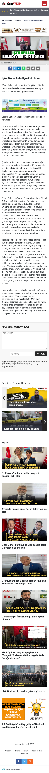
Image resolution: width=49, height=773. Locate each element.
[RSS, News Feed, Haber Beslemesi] (30, 761)
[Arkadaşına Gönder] (28, 68)
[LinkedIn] (19, 68)
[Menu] (44, 4)
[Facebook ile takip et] (19, 761)
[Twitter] (15, 68)
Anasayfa (8, 21)
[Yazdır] (33, 68)
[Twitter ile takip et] (24, 761)
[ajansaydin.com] (11, 3)
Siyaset (18, 21)
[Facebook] (10, 68)
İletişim (26, 751)
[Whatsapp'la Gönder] (23, 68)
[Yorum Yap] (38, 68)
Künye (17, 751)
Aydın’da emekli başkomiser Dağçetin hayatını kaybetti (29, 11)
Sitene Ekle (24, 754)
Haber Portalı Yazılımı (14, 769)
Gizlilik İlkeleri (37, 751)
